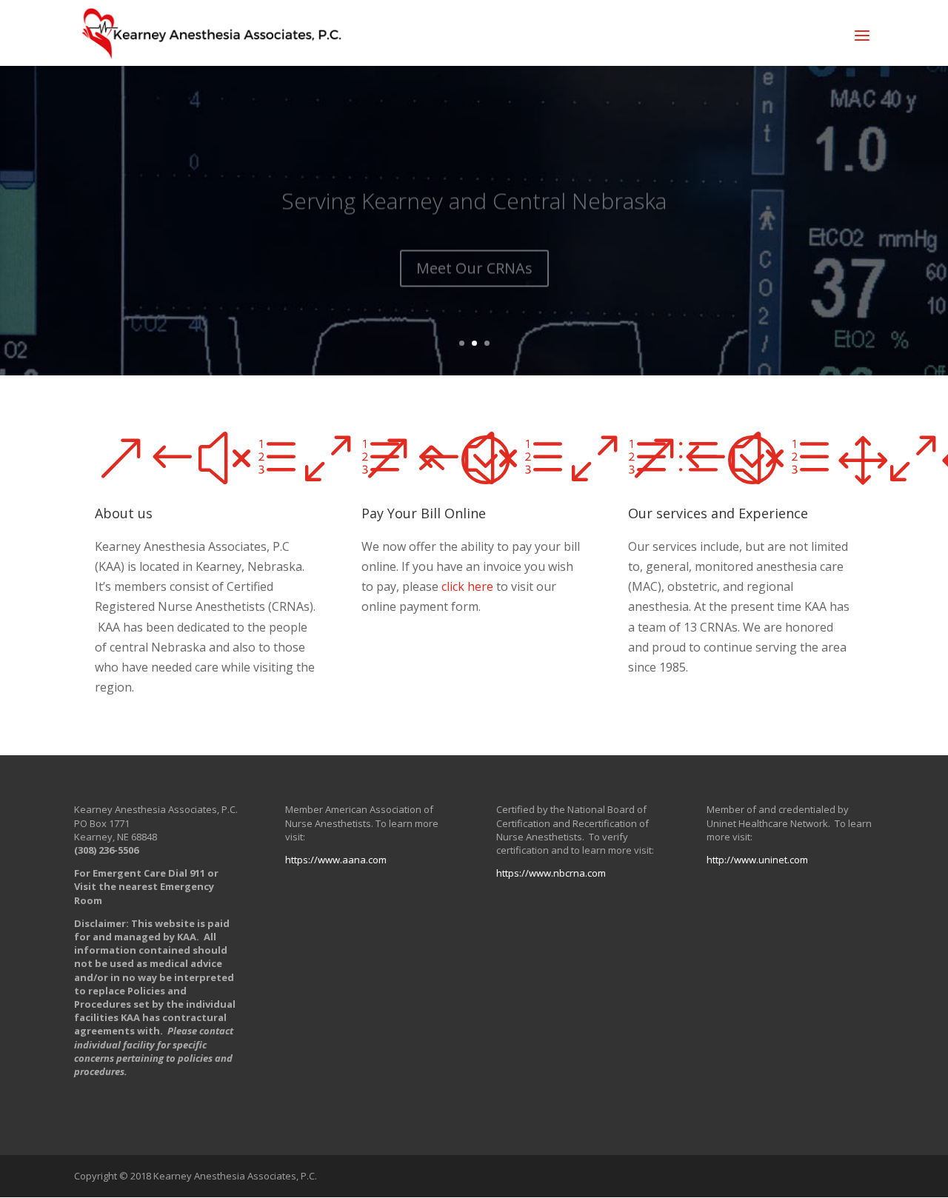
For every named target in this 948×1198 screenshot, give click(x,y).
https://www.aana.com (336, 859)
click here (467, 586)
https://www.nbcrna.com (551, 873)
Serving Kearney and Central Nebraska (474, 182)
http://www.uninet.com (757, 859)
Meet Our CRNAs (474, 250)
